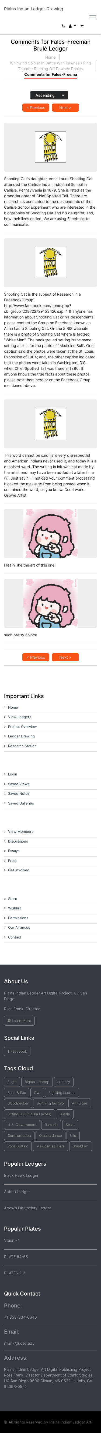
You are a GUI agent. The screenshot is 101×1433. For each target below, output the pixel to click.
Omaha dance (50, 1135)
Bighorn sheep (37, 1082)
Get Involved (18, 870)
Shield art (81, 1146)
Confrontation (19, 1135)
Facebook (18, 1051)
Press (13, 860)
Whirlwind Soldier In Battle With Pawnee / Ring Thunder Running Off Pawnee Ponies (50, 66)
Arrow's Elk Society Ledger (27, 1208)
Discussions (18, 841)
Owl (37, 1092)
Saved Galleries (21, 803)
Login (12, 774)
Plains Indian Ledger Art (70, 1422)
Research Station (22, 746)
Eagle (12, 1082)
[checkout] (81, 27)
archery (63, 1082)
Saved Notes (19, 793)
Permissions (18, 918)
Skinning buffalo (50, 1103)
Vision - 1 (12, 1240)
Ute (73, 1135)
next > (65, 107)
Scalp (70, 1124)
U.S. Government (22, 1124)
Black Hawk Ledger (21, 1175)
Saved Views (19, 784)
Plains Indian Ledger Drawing (33, 8)
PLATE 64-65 (16, 1256)
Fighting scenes (61, 1092)
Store (12, 898)
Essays (14, 851)
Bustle (65, 1114)
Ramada (51, 1124)
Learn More (21, 1020)
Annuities (80, 1103)
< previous (35, 107)
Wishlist (14, 908)
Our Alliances (19, 927)
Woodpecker (18, 1103)
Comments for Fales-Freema (50, 74)
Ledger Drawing (21, 736)
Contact (14, 937)
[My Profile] (72, 27)
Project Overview (22, 726)
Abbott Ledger (17, 1191)
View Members (20, 831)
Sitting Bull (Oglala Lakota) (29, 1114)
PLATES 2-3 (14, 1273)
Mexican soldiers (50, 1146)
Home (50, 57)
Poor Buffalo (18, 1146)
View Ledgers (19, 717)
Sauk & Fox (17, 1092)
